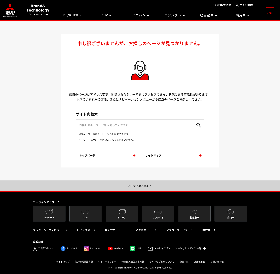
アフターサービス (177, 230)
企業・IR (184, 262)
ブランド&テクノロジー (47, 230)
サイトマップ (63, 262)
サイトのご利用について (161, 262)
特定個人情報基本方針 (133, 262)
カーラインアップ (44, 202)
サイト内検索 (246, 5)
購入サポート (113, 230)
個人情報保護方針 (84, 262)
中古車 (206, 230)
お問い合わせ (224, 5)
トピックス (83, 230)
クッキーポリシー (107, 262)
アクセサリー (143, 230)
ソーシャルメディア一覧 (190, 248)
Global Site (199, 262)
